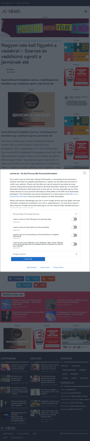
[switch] (74, 219)
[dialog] (45, 220)
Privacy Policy (58, 267)
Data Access (45, 267)
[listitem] (45, 214)
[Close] (85, 174)
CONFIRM (28, 259)
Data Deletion (32, 267)
